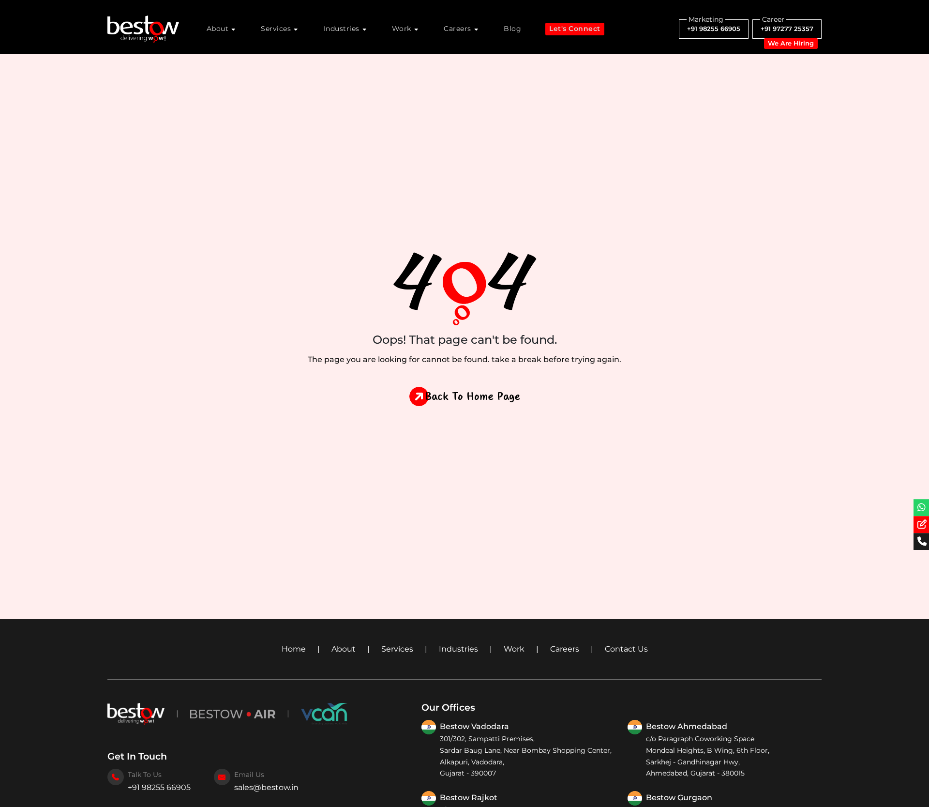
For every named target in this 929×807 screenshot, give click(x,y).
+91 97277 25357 (787, 28)
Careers (564, 649)
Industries (343, 28)
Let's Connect (574, 28)
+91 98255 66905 (713, 28)
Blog (512, 28)
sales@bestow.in (266, 787)
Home (294, 649)
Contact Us (626, 649)
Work (403, 28)
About (343, 649)
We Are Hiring (791, 43)
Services (397, 649)
